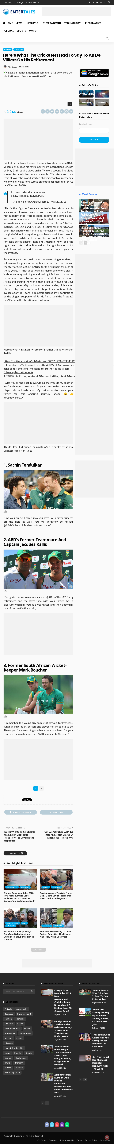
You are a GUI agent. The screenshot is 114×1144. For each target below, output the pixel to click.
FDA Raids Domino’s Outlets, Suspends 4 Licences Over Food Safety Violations (92, 219)
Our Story (8, 2)
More (32, 30)
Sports (21, 30)
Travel (46, 887)
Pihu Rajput (12, 67)
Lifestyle (32, 23)
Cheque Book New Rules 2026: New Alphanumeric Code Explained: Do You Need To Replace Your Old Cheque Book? (20, 897)
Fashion (8, 1018)
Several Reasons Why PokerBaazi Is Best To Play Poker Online (100, 995)
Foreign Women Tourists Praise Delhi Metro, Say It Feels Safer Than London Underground (56, 896)
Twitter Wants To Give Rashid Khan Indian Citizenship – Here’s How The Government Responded (19, 836)
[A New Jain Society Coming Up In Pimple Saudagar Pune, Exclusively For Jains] (85, 1012)
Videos (8, 1067)
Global (9, 30)
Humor (27, 1028)
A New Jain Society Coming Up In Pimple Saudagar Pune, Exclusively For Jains (100, 1017)
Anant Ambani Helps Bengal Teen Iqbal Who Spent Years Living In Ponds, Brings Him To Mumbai (19, 935)
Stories (7, 49)
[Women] (86, 102)
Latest (19, 1038)
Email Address (85, 124)
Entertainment (52, 23)
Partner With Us (32, 2)
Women (19, 1067)
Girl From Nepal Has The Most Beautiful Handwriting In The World (100, 1062)
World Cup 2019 (12, 1072)
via (5, 511)
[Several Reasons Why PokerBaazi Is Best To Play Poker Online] (85, 992)
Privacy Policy (91, 1140)
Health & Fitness (12, 1028)
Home (9, 23)
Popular (17, 1053)
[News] (102, 94)
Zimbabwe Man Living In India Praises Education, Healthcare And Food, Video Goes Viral (55, 934)
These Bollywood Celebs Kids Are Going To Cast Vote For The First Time (101, 1040)
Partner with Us (67, 1140)
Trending (19, 49)
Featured (20, 1018)
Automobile (21, 1009)
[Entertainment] (86, 94)
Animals (8, 1009)
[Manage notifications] (107, 1137)
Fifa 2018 (9, 1023)
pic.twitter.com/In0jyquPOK (27, 195)
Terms (79, 1140)
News (19, 23)
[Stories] (102, 102)
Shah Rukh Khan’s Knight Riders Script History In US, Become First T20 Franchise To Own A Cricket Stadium (93, 235)
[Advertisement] (76, 11)
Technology (72, 23)
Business (9, 1014)
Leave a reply (14, 853)
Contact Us (105, 1140)
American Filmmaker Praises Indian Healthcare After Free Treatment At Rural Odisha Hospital (93, 208)
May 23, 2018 (58, 201)
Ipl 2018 (8, 1038)
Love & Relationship (14, 1048)
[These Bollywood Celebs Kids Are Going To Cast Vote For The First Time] (85, 1037)
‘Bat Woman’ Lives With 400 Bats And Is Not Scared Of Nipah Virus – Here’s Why (59, 834)
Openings (19, 2)
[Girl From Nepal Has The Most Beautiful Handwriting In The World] (85, 1058)
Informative (93, 23)
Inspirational (12, 923)
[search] (109, 2)
